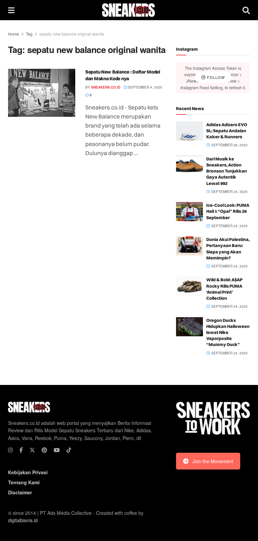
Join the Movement (212, 461)
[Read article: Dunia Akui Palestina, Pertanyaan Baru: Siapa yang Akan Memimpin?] (189, 245)
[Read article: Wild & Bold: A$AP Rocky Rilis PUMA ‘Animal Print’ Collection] (189, 286)
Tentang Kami (24, 482)
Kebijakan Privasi (28, 472)
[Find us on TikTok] (69, 450)
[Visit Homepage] (128, 10)
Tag (29, 34)
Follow (215, 77)
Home (13, 34)
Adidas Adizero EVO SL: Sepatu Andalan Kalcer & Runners (226, 130)
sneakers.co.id (105, 87)
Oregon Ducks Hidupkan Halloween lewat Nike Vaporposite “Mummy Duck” (228, 332)
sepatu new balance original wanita (71, 34)
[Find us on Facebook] (21, 450)
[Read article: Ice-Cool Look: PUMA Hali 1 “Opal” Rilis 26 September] (189, 211)
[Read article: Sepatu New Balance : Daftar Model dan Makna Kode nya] (41, 93)
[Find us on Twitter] (32, 450)
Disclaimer (20, 492)
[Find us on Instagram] (10, 450)
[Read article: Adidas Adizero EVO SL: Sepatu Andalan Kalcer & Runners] (189, 131)
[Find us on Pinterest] (44, 450)
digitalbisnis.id (23, 520)
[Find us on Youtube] (57, 450)
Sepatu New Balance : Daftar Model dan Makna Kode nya (122, 75)
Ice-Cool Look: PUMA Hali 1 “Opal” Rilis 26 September (227, 211)
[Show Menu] (11, 10)
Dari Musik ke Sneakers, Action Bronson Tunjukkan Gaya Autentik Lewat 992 (226, 171)
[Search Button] (246, 10)
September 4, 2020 (144, 87)
